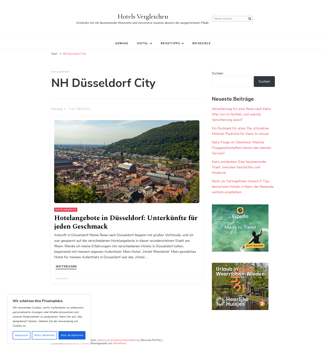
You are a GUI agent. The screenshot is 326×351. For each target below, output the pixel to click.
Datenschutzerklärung (125, 340)
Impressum (104, 340)
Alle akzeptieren (72, 335)
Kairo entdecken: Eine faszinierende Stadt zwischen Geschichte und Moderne (239, 167)
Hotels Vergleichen (143, 16)
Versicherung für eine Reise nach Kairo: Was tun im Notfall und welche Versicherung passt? (241, 114)
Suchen (217, 73)
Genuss (121, 43)
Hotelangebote (66, 209)
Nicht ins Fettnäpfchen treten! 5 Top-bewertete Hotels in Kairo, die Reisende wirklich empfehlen (243, 186)
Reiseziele (201, 43)
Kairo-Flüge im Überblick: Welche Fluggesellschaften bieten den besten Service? (241, 147)
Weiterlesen (66, 266)
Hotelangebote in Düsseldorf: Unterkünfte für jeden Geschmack (126, 222)
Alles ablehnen (44, 335)
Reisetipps (170, 43)
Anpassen (21, 335)
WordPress (119, 343)
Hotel (142, 43)
